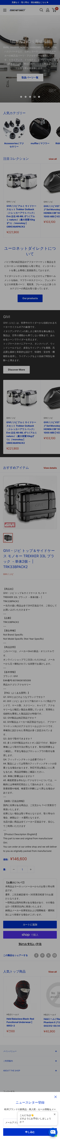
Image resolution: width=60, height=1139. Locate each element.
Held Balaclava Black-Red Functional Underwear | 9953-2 (20, 1022)
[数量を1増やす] (30, 869)
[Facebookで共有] (36, 955)
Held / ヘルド (13, 1014)
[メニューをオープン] (4, 10)
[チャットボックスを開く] (52, 1132)
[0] (54, 10)
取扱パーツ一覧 (30, 77)
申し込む (30, 1131)
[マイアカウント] (47, 10)
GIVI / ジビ (11, 201)
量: (4, 869)
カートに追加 (30, 924)
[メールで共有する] (54, 955)
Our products (30, 298)
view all (53, 159)
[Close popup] (54, 1114)
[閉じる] (55, 1096)
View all (52, 971)
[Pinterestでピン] (42, 955)
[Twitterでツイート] (48, 955)
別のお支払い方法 (30, 944)
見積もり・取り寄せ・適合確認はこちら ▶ (30, 2)
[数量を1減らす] (13, 869)
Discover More (16, 369)
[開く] (41, 10)
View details (50, 468)
